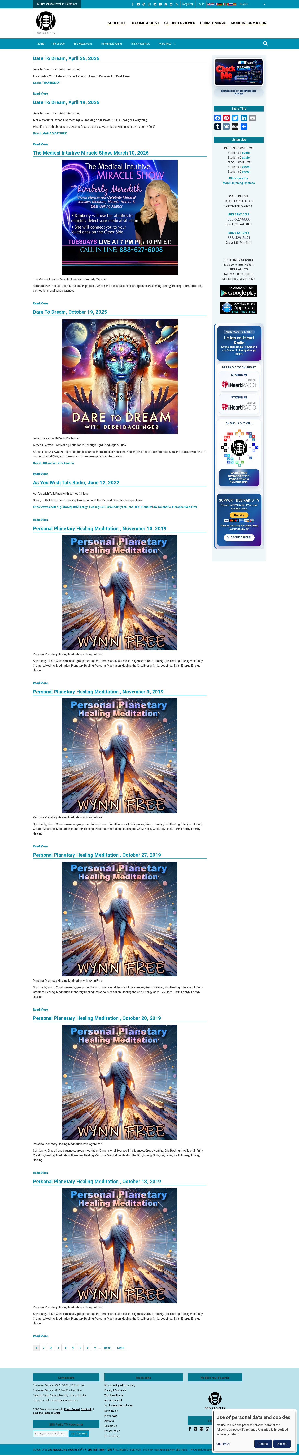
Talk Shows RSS (140, 43)
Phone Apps (111, 1415)
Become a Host (145, 23)
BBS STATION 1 (238, 214)
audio (246, 153)
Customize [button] (223, 1443)
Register (187, 4)
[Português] (227, 4)
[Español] (235, 4)
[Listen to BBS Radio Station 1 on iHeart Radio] (239, 383)
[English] (209, 4)
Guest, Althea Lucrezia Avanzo (53, 463)
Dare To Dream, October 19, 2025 (70, 312)
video (246, 167)
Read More (40, 93)
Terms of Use (111, 1436)
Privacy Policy (112, 1431)
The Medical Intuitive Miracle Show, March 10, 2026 (91, 153)
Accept (282, 1443)
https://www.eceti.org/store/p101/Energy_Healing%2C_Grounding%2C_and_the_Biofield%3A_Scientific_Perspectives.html (115, 507)
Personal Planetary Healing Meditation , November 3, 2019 (98, 692)
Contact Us (110, 1426)
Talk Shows (58, 43)
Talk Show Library (113, 1395)
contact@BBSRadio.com (64, 1400)
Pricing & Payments (115, 1390)
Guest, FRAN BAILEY (46, 82)
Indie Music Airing (111, 43)
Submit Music (213, 23)
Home (40, 43)
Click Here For (238, 178)
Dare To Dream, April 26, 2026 (66, 58)
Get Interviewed (179, 23)
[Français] (216, 4)
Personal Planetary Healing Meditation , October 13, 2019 (97, 1181)
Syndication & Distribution (118, 1405)
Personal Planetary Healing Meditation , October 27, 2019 (97, 855)
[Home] (46, 23)
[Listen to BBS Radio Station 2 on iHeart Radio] (239, 406)
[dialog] (254, 1431)
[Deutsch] (220, 4)
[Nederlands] (213, 4)
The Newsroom (83, 43)
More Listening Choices (239, 183)
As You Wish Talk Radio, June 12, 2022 (76, 482)
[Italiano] (224, 4)
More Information (249, 23)
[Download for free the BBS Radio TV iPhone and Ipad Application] (238, 307)
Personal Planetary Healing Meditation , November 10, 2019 (99, 528)
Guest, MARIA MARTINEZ (50, 133)
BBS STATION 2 (238, 233)
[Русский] (231, 4)
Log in (201, 4)
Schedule (117, 23)
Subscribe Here (239, 537)
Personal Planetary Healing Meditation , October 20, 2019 (97, 1018)
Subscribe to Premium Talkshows (58, 4)
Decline (263, 1443)
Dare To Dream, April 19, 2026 (66, 102)
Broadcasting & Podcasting (119, 1385)
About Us (109, 1420)
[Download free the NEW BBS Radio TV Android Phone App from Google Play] (238, 291)
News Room (111, 1410)
